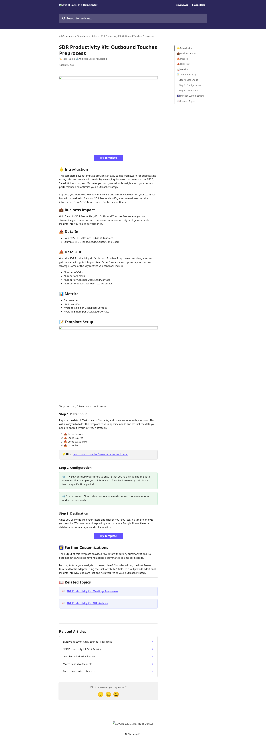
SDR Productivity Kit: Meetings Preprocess (92, 591)
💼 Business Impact (187, 53)
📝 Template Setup (186, 74)
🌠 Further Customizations (190, 95)
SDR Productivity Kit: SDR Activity (87, 603)
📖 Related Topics (186, 101)
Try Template (108, 157)
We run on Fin (134, 734)
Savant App (182, 5)
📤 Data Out (183, 63)
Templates (82, 36)
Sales (94, 36)
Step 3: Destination (188, 90)
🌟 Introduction (185, 48)
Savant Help (198, 5)
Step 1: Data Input (188, 79)
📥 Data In (182, 58)
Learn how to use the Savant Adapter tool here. (100, 454)
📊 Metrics (182, 69)
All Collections (66, 36)
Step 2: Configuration (190, 85)
